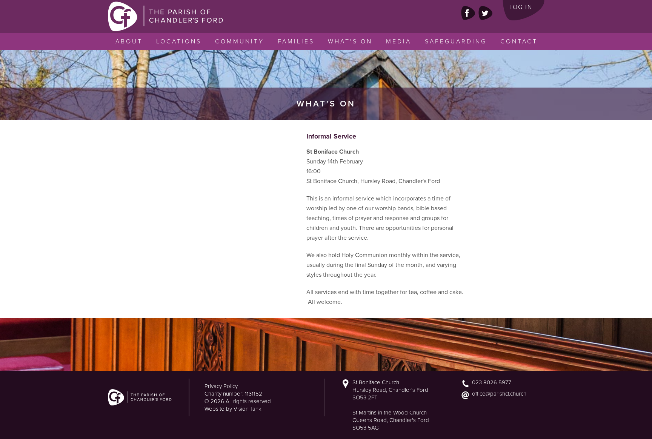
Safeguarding (456, 41)
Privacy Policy (221, 386)
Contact (519, 41)
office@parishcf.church (499, 393)
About (129, 41)
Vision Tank (247, 408)
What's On (350, 41)
